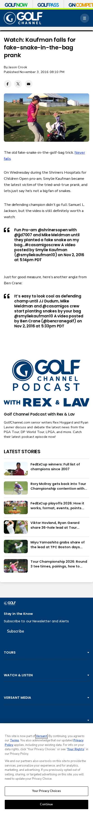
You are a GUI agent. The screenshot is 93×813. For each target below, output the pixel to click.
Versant (41, 736)
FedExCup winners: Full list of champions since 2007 (55, 466)
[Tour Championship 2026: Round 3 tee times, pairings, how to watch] (16, 566)
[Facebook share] (8, 84)
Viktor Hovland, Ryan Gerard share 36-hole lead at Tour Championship (54, 525)
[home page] (23, 18)
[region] (46, 768)
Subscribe (15, 631)
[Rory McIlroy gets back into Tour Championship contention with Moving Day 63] (16, 488)
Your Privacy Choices (46, 791)
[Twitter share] (18, 84)
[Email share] (29, 84)
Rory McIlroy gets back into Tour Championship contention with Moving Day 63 (58, 486)
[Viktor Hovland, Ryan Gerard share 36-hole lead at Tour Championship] (16, 527)
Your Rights (75, 749)
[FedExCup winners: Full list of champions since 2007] (16, 468)
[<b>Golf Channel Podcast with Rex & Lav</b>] (46, 383)
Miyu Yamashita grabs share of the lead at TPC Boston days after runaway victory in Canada (58, 544)
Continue (46, 804)
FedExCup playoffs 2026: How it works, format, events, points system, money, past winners (57, 505)
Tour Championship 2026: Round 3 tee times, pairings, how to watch (58, 564)
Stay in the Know (18, 613)
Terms (14, 740)
